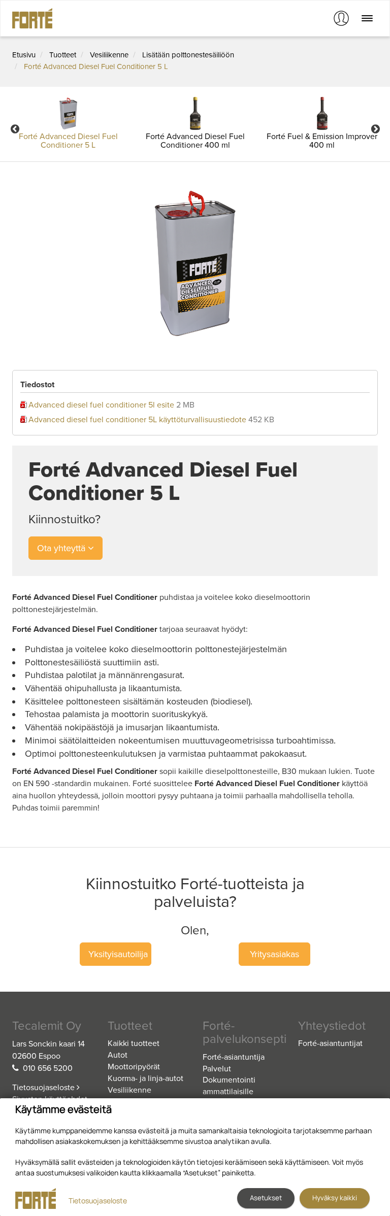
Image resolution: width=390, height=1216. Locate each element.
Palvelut (217, 1069)
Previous (15, 129)
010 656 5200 (48, 1068)
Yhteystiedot (332, 1026)
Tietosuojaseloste (44, 1088)
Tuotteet (62, 54)
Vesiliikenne (109, 54)
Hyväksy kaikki (334, 1197)
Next (375, 129)
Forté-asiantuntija (234, 1057)
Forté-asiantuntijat (330, 1043)
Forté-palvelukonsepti (243, 1033)
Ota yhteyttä (62, 548)
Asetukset (266, 1197)
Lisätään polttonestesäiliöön (188, 54)
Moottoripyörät (134, 1067)
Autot (117, 1055)
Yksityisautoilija (118, 954)
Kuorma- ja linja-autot (145, 1078)
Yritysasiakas (274, 954)
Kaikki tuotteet (133, 1043)
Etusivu (24, 54)
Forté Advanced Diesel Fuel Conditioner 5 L (96, 66)
